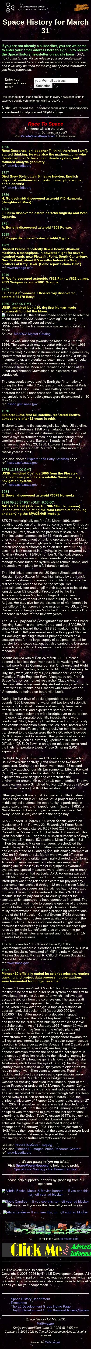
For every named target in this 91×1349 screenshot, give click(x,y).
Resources (19, 1303)
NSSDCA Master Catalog (32, 334)
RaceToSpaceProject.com (38, 136)
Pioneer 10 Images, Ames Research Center (47, 1149)
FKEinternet (52, 1342)
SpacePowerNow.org (32, 1165)
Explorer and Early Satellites (48, 459)
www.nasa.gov (18, 963)
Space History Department (30, 1299)
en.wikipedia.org (19, 165)
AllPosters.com (69, 1239)
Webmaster (45, 1323)
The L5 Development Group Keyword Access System (50, 1310)
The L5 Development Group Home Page (41, 1306)
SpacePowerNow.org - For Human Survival (45, 1169)
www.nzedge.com (20, 268)
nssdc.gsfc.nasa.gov (22, 404)
